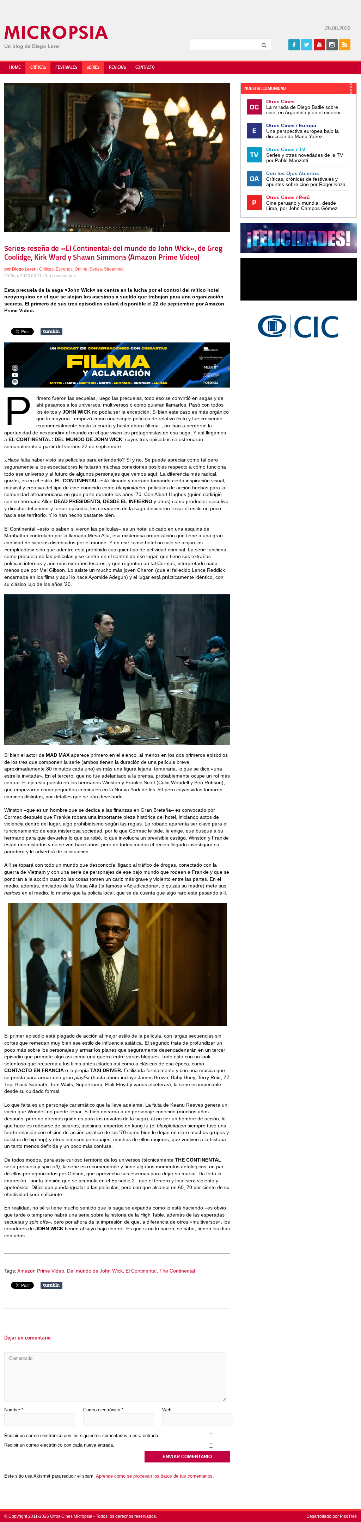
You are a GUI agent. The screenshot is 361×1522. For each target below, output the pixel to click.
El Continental (141, 1271)
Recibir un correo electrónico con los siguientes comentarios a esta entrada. (81, 1435)
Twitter (306, 44)
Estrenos (64, 269)
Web (166, 1409)
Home (15, 68)
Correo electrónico (103, 1409)
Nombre (13, 1409)
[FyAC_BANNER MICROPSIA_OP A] (117, 386)
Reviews (117, 68)
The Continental (177, 1271)
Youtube (319, 44)
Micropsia (56, 32)
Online (81, 269)
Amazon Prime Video (40, 1271)
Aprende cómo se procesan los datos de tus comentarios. (155, 1476)
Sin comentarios (60, 275)
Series (93, 68)
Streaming (114, 269)
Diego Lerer (24, 269)
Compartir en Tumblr (51, 331)
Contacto (145, 68)
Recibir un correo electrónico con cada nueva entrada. (59, 1445)
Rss (344, 44)
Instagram (332, 44)
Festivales (66, 68)
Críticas (38, 68)
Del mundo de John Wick (95, 1271)
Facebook (294, 44)
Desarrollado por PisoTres (331, 1516)
